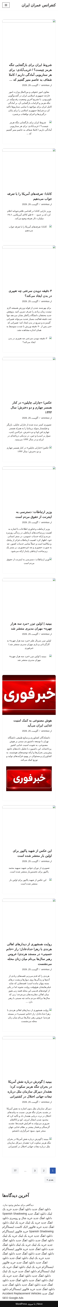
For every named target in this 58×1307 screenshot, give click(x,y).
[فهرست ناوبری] (6, 5)
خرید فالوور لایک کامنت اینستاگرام (22, 1226)
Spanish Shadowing (14, 1213)
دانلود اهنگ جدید (41, 1209)
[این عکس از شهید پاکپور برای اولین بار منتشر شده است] (29, 825)
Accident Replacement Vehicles (21, 1293)
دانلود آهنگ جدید (22, 1209)
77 (15, 1170)
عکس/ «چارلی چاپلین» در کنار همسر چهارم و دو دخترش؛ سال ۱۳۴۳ (31, 407)
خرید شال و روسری (20, 1218)
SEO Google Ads (12, 1297)
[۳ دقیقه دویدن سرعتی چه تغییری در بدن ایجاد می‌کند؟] (29, 265)
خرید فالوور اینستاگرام (15, 1231)
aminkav (45, 85)
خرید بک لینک (32, 1222)
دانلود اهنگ (19, 1266)
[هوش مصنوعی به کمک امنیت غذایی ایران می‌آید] (29, 695)
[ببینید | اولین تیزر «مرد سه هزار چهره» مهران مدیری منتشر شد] (29, 598)
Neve (40, 1304)
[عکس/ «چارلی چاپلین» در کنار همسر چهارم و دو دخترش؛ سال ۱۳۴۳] (29, 377)
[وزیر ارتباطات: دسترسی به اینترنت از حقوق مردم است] (29, 486)
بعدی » (50, 1179)
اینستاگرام (43, 1271)
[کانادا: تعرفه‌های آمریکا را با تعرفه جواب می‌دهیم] (29, 168)
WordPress (21, 1304)
